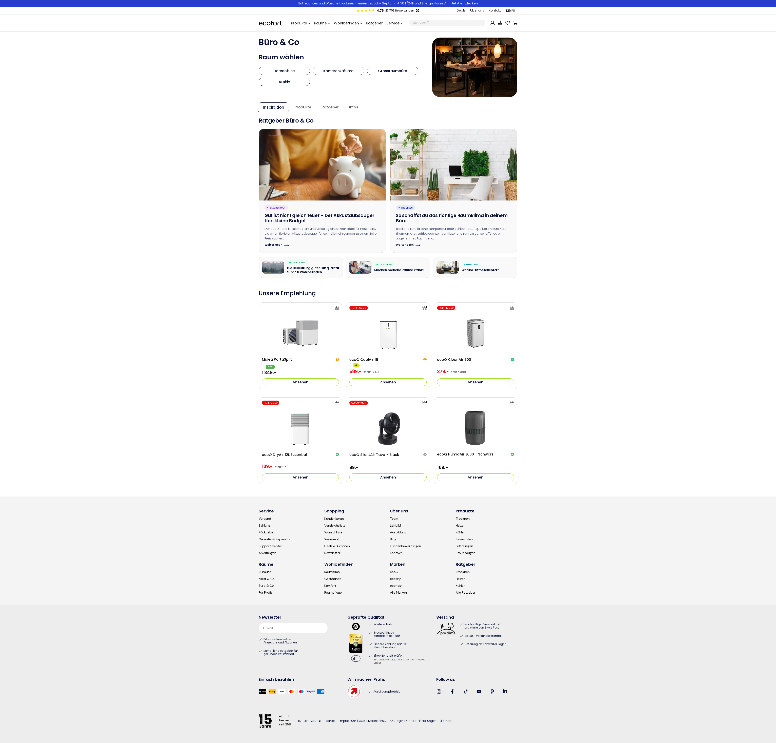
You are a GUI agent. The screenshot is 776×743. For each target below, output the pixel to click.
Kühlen (460, 532)
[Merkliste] (507, 23)
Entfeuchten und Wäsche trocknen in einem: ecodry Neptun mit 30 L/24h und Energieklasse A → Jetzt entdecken (388, 3)
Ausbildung (398, 532)
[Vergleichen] (500, 23)
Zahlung (264, 525)
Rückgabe (266, 532)
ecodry (395, 578)
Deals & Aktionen (337, 546)
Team (394, 518)
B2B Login (396, 721)
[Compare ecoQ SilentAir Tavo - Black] (425, 403)
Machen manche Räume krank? (399, 271)
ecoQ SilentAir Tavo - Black (374, 454)
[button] (394, 23)
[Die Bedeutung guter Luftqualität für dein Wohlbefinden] (273, 267)
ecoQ (394, 572)
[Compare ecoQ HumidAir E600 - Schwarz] (512, 403)
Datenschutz (377, 721)
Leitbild (395, 525)
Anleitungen (267, 553)
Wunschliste (333, 532)
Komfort (330, 585)
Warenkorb (332, 539)
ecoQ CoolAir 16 (363, 359)
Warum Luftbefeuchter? (480, 271)
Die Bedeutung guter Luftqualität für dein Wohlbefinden (313, 270)
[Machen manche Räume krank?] (360, 267)
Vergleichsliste (335, 525)
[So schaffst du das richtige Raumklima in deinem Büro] (453, 164)
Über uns (477, 10)
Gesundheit (333, 578)
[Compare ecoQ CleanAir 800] (512, 308)
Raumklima (332, 572)
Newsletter (332, 553)
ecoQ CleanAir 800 (454, 359)
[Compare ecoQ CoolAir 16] (425, 308)
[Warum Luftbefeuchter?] (447, 267)
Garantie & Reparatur (275, 539)
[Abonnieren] (323, 628)
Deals (461, 10)
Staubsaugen (465, 553)
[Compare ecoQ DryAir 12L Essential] (337, 403)
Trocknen (463, 518)
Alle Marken (398, 592)
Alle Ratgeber (466, 592)
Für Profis (266, 592)
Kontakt (495, 10)
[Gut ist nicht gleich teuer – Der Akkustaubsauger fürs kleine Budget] (322, 164)
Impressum (348, 721)
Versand (265, 518)
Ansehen (300, 382)
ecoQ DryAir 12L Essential (284, 454)
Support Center (270, 546)
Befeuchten (464, 539)
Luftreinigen (464, 546)
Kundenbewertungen (405, 546)
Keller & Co (267, 578)
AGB (362, 721)
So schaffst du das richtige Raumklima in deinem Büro (452, 218)
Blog (393, 539)
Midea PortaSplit (277, 359)
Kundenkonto (334, 518)
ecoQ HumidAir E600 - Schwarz (465, 454)
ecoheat (396, 585)
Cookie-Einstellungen (421, 721)
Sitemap (446, 721)
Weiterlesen (273, 245)
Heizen (460, 525)
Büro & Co (266, 585)
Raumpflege (333, 592)
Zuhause (265, 572)
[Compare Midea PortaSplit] (337, 308)
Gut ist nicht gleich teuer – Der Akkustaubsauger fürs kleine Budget (319, 218)
